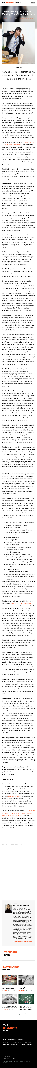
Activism (22, 1044)
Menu (33, 2)
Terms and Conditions (9, 1058)
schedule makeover (16, 844)
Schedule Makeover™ (15, 796)
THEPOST (10, 1028)
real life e (5, 844)
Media (24, 1047)
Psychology (27, 1042)
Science (20, 1039)
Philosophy (17, 1042)
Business (6, 1044)
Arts (4, 1039)
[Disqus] (18, 876)
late (29, 842)
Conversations (8, 1047)
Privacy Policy (7, 1056)
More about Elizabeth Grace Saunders (22, 941)
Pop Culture (12, 1039)
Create (29, 1044)
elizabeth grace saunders (18, 842)
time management (7, 847)
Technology (7, 1042)
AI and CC (18, 1047)
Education (14, 1044)
